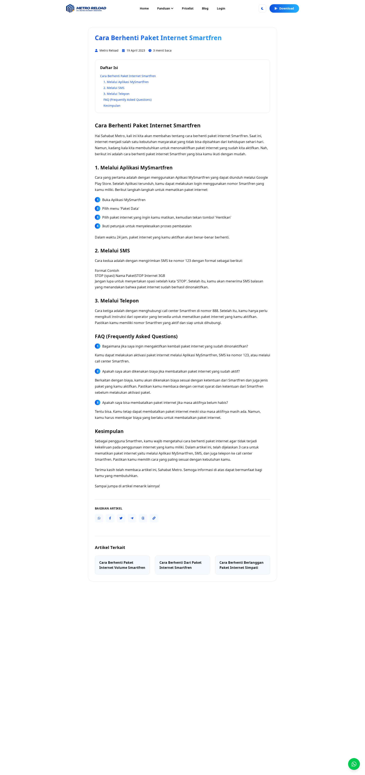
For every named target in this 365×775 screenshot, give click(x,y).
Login (221, 8)
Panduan (163, 8)
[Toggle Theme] (262, 8)
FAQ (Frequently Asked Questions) (127, 100)
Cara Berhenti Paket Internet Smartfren (128, 76)
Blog (205, 8)
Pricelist (187, 8)
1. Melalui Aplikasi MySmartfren (126, 82)
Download (286, 8)
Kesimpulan (112, 106)
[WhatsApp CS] (354, 764)
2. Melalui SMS (114, 88)
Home (144, 8)
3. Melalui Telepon (116, 94)
